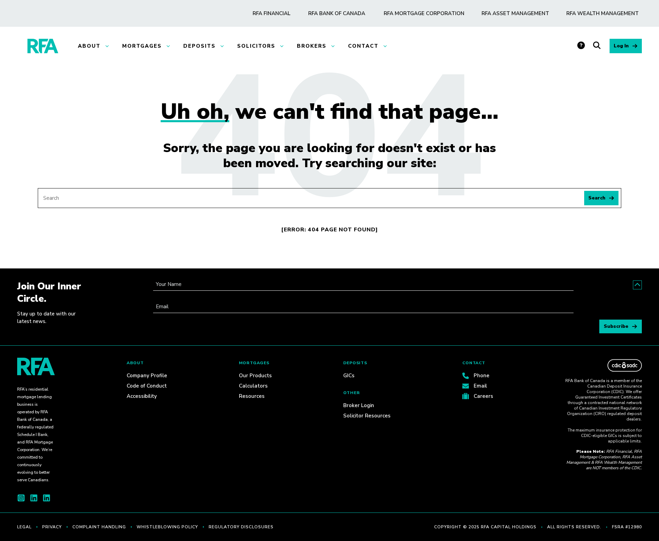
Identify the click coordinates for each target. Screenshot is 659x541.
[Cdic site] (625, 365)
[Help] (582, 46)
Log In (621, 46)
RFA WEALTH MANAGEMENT (602, 13)
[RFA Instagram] (21, 498)
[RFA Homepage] (42, 46)
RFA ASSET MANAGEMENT (515, 13)
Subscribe (616, 326)
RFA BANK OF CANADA (336, 13)
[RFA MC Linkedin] (46, 498)
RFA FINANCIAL (271, 13)
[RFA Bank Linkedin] (34, 498)
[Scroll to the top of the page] (637, 284)
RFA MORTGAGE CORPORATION (424, 13)
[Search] (598, 46)
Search (596, 198)
